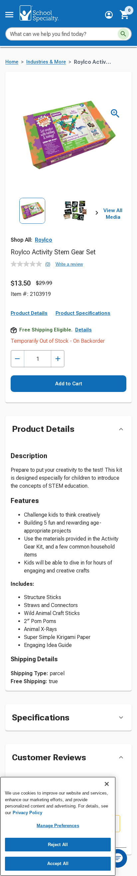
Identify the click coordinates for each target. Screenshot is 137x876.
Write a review (69, 264)
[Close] (106, 784)
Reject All (58, 844)
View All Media (112, 213)
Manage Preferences (58, 825)
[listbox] (54, 224)
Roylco (43, 240)
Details (83, 330)
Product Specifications (83, 313)
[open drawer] (9, 15)
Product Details (29, 313)
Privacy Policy (27, 812)
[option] (32, 224)
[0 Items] (124, 14)
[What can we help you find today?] (123, 34)
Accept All (57, 863)
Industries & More (46, 62)
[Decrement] (17, 358)
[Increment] (58, 358)
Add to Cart (68, 384)
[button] (108, 14)
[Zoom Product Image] (115, 113)
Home (11, 62)
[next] (96, 214)
